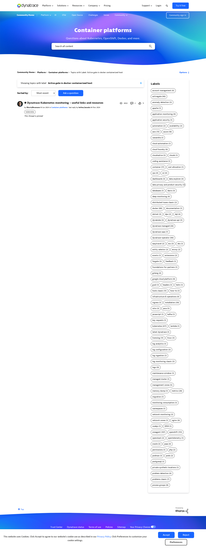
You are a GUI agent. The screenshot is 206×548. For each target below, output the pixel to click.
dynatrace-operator (160, 238)
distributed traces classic (163, 202)
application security (161, 120)
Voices (106, 15)
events (155, 255)
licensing (156, 338)
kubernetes (30, 112)
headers (166, 285)
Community (120, 15)
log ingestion (158, 355)
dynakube (156, 220)
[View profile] (20, 104)
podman (155, 455)
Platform (45, 15)
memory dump (158, 391)
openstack (156, 438)
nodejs (155, 426)
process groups (158, 485)
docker (155, 208)
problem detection (160, 473)
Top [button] (22, 509)
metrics (175, 391)
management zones (160, 385)
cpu (153, 173)
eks (179, 243)
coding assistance (160, 161)
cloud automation (160, 143)
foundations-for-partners (163, 267)
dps (166, 214)
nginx (174, 420)
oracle (155, 444)
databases (156, 190)
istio (154, 308)
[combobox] (103, 46)
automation (157, 126)
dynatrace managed (161, 226)
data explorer (175, 179)
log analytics (158, 344)
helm (178, 285)
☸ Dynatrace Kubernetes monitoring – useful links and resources (63, 102)
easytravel (156, 243)
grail (154, 285)
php (171, 450)
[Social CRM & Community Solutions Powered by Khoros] (182, 510)
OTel (64, 15)
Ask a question (70, 93)
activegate (157, 96)
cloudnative (157, 155)
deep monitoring (159, 196)
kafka (169, 314)
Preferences (176, 542)
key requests (157, 320)
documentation (173, 208)
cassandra (156, 137)
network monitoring (161, 414)
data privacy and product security (167, 185)
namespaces (157, 408)
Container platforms (58, 72)
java (165, 308)
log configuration (160, 349)
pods (168, 455)
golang (155, 273)
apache (155, 108)
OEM (167, 426)
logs (154, 367)
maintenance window (161, 373)
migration (156, 397)
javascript (156, 314)
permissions (157, 450)
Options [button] (183, 72)
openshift (173, 432)
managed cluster (159, 379)
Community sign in (177, 15)
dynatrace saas (158, 232)
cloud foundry (158, 149)
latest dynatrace (159, 332)
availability (174, 126)
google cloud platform (162, 279)
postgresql (157, 461)
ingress (155, 302)
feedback (169, 261)
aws (154, 132)
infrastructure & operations (164, 296)
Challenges (93, 15)
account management (161, 90)
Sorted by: (22, 93)
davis (169, 190)
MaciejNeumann (33, 107)
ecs (169, 243)
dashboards (157, 179)
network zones (158, 420)
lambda (173, 326)
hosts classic (157, 291)
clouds (172, 155)
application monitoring (162, 114)
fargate (155, 261)
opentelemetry (174, 438)
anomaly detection (160, 102)
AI (55, 15)
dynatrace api (174, 220)
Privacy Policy (104, 536)
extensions (169, 255)
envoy (174, 249)
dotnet (155, 214)
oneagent (156, 432)
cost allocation (174, 167)
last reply (72, 107)
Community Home (25, 15)
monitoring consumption (163, 402)
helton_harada (85, 107)
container (156, 167)
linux (169, 338)
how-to (173, 291)
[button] (166, 535)
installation (170, 302)
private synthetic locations (164, 467)
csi (163, 173)
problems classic (159, 479)
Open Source (77, 15)
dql (176, 214)
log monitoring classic (162, 361)
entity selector (158, 249)
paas (166, 444)
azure (165, 132)
